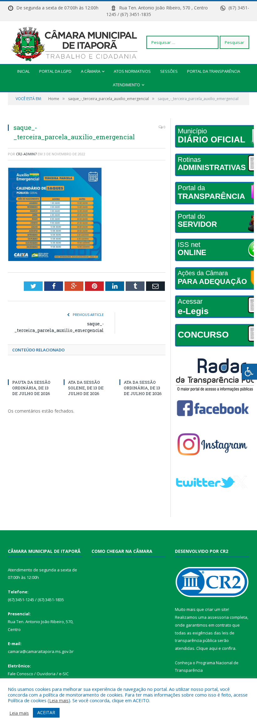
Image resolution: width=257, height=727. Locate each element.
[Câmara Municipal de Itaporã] (76, 42)
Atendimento (126, 85)
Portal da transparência (213, 71)
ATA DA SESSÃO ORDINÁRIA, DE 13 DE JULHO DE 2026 (143, 387)
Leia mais (59, 700)
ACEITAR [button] (46, 712)
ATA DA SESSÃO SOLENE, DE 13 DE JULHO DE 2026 (86, 387)
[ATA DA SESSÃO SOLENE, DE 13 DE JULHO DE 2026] (87, 370)
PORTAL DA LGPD (55, 71)
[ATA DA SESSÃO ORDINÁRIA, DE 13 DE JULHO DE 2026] (142, 370)
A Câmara (90, 71)
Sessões (169, 71)
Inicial (23, 71)
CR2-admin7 (26, 154)
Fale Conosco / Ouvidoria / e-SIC (38, 673)
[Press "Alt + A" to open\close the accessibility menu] (249, 372)
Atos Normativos (132, 71)
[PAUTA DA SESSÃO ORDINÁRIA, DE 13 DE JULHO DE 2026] (31, 370)
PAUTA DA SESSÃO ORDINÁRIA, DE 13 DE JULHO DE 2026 (31, 387)
